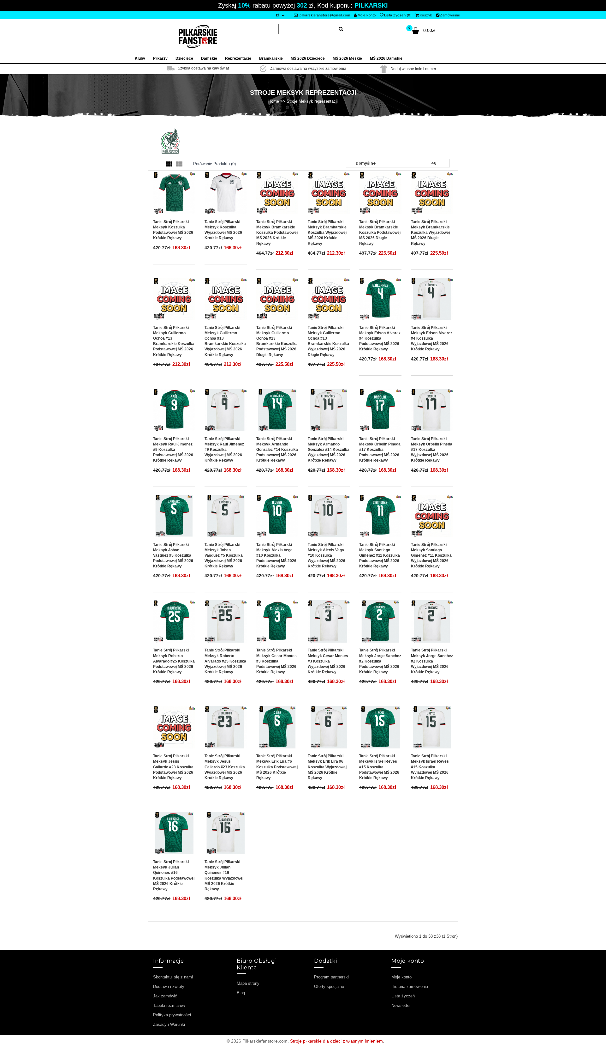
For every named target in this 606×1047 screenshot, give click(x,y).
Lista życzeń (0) (398, 15)
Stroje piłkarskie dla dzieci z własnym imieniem (336, 1041)
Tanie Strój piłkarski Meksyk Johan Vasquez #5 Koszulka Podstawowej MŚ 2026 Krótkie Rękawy (173, 555)
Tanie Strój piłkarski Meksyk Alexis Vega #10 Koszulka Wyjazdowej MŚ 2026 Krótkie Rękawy (326, 555)
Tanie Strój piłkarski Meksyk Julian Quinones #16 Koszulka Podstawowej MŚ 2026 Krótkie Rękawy (173, 875)
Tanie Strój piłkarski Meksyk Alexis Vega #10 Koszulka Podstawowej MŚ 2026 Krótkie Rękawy (276, 555)
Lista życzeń (403, 996)
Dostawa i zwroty (168, 986)
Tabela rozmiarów (169, 1005)
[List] (179, 164)
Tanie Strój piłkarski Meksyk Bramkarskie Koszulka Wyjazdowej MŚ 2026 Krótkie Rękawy (327, 233)
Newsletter (401, 1005)
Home (273, 101)
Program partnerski (331, 977)
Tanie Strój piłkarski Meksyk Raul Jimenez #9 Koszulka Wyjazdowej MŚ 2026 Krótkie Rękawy (224, 450)
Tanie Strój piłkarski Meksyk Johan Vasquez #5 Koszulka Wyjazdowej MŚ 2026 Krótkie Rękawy (224, 555)
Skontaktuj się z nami (173, 977)
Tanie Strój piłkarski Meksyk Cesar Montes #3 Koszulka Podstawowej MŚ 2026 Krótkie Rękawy (276, 661)
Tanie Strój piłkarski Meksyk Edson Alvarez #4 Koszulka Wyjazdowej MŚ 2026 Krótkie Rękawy (431, 338)
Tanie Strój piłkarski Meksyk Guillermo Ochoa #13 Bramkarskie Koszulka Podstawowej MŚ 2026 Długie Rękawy (277, 341)
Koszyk (426, 15)
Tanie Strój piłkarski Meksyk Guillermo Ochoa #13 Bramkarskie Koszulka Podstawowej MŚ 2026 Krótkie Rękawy (173, 341)
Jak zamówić (165, 996)
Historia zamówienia (409, 986)
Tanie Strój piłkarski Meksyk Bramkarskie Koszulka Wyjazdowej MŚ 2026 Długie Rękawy (430, 233)
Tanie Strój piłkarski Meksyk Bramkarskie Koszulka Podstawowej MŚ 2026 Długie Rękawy (380, 233)
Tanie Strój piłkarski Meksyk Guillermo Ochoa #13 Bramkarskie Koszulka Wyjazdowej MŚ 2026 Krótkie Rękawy (225, 341)
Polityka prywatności (172, 1015)
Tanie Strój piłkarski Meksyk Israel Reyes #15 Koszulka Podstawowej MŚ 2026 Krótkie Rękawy (379, 767)
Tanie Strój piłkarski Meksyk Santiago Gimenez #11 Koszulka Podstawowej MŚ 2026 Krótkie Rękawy (379, 555)
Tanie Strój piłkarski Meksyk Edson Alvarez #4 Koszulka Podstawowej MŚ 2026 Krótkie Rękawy (380, 338)
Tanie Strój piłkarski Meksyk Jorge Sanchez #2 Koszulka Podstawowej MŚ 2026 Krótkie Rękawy (380, 661)
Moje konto (367, 15)
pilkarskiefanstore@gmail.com (324, 15)
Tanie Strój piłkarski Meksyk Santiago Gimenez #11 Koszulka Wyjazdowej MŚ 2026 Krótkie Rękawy (431, 555)
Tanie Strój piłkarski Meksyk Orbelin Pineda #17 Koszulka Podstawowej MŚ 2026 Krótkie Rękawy (380, 450)
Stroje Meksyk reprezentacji (312, 101)
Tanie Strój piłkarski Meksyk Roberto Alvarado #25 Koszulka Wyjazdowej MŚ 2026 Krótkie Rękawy (225, 661)
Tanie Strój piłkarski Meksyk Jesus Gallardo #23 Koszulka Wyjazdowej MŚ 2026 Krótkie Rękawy (225, 767)
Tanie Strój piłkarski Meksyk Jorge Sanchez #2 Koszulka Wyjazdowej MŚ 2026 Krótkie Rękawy (432, 661)
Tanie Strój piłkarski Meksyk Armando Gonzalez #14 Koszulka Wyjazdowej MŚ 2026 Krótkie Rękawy (328, 450)
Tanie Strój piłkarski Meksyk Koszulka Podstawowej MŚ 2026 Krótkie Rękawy (173, 230)
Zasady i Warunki (169, 1024)
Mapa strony (248, 983)
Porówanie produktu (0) (214, 163)
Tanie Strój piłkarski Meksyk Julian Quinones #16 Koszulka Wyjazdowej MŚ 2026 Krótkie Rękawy (224, 875)
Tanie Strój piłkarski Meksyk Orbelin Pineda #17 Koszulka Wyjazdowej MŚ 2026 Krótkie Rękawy (431, 450)
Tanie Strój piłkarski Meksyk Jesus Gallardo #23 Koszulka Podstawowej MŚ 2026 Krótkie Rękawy (173, 767)
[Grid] (169, 164)
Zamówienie (450, 15)
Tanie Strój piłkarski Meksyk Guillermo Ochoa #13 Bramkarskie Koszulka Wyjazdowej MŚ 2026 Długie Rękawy (328, 341)
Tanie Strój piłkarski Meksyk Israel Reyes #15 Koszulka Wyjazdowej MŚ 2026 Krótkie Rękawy (430, 767)
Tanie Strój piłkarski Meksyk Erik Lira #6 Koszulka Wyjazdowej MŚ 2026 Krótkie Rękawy (327, 767)
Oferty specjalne (329, 986)
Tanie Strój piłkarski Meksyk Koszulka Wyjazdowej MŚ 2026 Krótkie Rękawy (223, 230)
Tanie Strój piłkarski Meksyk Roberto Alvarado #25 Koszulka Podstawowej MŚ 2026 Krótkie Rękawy (174, 661)
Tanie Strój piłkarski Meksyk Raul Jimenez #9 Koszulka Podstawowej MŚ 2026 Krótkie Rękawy (173, 450)
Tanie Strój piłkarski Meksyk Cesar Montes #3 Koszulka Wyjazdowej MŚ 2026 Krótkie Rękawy (328, 661)
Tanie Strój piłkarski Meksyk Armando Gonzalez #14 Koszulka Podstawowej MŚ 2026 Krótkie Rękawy (277, 450)
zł (277, 15)
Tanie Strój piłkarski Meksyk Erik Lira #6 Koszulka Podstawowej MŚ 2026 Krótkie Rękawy (277, 767)
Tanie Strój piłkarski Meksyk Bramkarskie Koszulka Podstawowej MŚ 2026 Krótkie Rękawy (277, 233)
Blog (241, 992)
